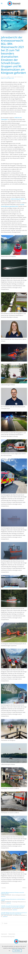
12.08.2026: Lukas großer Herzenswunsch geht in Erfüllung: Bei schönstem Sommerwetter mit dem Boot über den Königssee (13, 906)
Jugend (10, 78)
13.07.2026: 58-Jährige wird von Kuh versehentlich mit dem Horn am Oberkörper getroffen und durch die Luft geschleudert (14, 913)
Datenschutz (11, 934)
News (13, 78)
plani (8, 77)
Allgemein (3, 78)
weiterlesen (3, 896)
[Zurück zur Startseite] (14, 3)
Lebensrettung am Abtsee (17, 199)
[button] (1, 3)
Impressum (4, 934)
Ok (9, 950)
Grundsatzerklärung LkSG (7, 936)
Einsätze (6, 78)
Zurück (4, 887)
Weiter (24, 887)
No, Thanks (17, 950)
